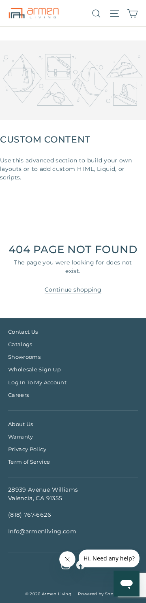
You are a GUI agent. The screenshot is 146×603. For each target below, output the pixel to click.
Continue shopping (73, 289)
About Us (20, 424)
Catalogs (20, 344)
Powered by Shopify (99, 594)
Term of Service (29, 461)
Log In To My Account (37, 382)
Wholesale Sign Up (34, 369)
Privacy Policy (27, 449)
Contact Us (23, 331)
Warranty (20, 436)
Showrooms (24, 357)
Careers (18, 395)
